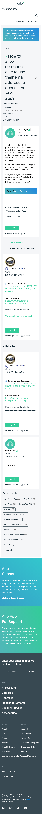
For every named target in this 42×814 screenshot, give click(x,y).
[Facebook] (3, 808)
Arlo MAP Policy (8, 772)
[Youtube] (25, 808)
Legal (30, 797)
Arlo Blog (6, 752)
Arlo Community (9, 9)
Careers (5, 734)
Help (37, 21)
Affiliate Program (9, 776)
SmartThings (9, 545)
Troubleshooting (13, 216)
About (4, 729)
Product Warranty (28, 756)
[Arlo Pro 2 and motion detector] (26, 242)
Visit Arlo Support (10, 598)
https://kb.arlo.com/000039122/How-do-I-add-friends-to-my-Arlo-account (21, 288)
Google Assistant (11, 519)
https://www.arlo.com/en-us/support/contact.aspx (16, 302)
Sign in (29, 21)
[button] (35, 130)
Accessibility (6, 799)
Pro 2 (8, 49)
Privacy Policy (6, 797)
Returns (24, 752)
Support (24, 729)
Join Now (20, 21)
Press (4, 738)
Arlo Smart (8, 504)
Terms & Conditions (19, 797)
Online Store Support (30, 743)
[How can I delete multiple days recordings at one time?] (30, 242)
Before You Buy (25, 504)
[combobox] (21, 15)
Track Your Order (28, 747)
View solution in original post (18, 316)
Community (26, 734)
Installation (8, 530)
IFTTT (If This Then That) (14, 524)
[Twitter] (18, 808)
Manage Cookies (7, 801)
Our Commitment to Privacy (14, 756)
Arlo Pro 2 (28, 499)
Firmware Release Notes (14, 514)
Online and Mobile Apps (16, 211)
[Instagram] (10, 808)
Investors (5, 743)
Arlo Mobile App (10, 499)
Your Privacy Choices (19, 799)
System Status (27, 738)
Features (7, 509)
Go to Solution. (21, 191)
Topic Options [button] (35, 78)
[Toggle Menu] (39, 3)
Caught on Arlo (8, 747)
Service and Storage (12, 540)
